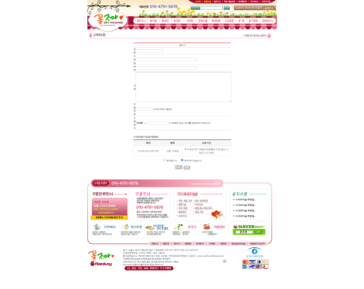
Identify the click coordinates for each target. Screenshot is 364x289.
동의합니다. (172, 160)
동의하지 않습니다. (193, 160)
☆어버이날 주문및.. (245, 199)
